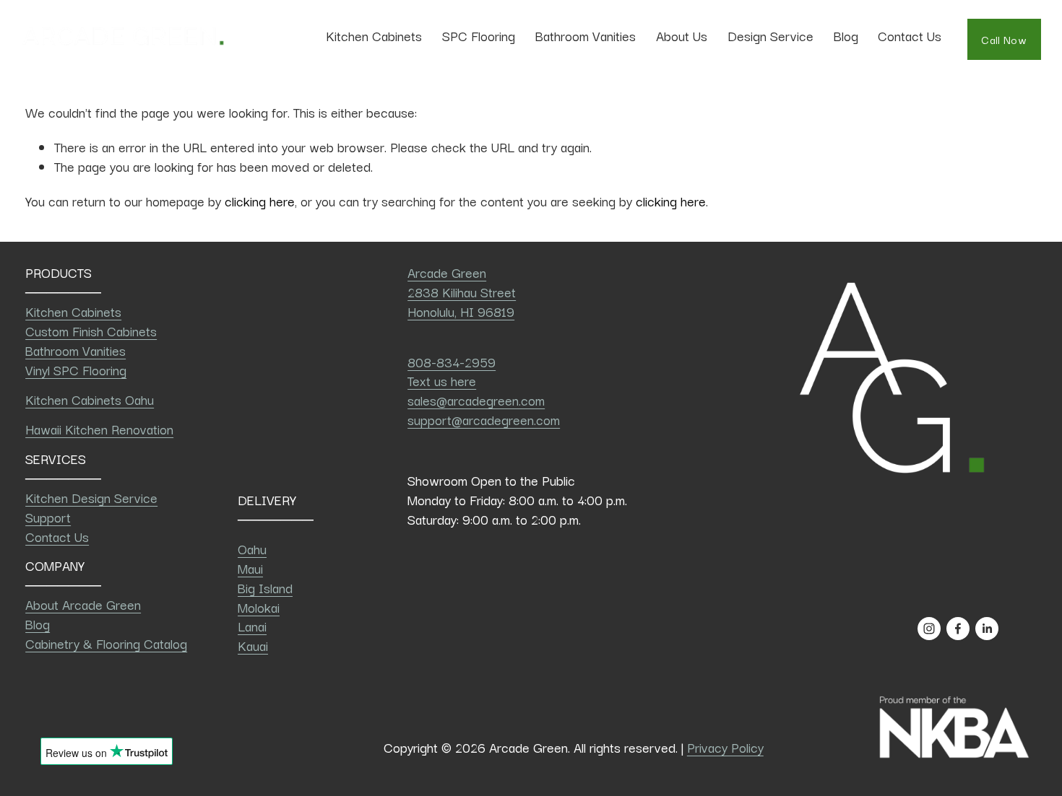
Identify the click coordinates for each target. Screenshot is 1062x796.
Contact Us (909, 35)
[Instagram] (929, 628)
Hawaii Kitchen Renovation (99, 429)
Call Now (1004, 39)
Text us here (441, 380)
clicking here (260, 201)
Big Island (265, 588)
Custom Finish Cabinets (91, 331)
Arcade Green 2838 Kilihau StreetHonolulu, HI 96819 (461, 292)
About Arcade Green (83, 604)
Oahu (252, 549)
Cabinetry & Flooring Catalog (106, 643)
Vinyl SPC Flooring (75, 370)
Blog (846, 35)
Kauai (253, 645)
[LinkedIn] (986, 628)
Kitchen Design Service (91, 497)
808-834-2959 (451, 362)
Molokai (259, 607)
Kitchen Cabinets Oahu (89, 399)
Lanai (252, 626)
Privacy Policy (725, 747)
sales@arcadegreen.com (476, 400)
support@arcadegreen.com (483, 419)
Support (48, 517)
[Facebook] (958, 628)
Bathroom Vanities (585, 35)
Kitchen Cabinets (73, 311)
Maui (250, 568)
